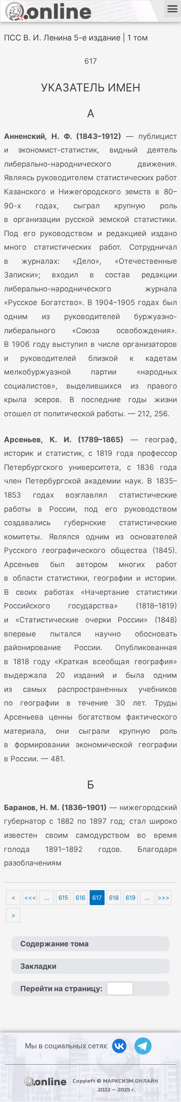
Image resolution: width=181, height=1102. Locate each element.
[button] (172, 8)
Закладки (38, 966)
